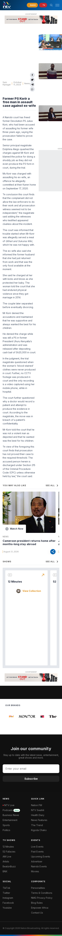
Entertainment (10, 820)
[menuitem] (45, 866)
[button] (56, 5)
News (27, 83)
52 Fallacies (9, 851)
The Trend (37, 825)
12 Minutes (15, 581)
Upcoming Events (40, 856)
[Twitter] (32, 79)
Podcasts (11, 810)
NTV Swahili (37, 810)
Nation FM (36, 805)
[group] (9, 716)
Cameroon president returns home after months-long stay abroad (29, 542)
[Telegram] (32, 84)
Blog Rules (37, 902)
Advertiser (36, 861)
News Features (39, 820)
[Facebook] (32, 75)
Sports (6, 825)
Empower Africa (39, 907)
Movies (35, 871)
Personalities (38, 887)
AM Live (7, 856)
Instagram (8, 897)
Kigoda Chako (39, 830)
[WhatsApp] (32, 89)
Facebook (8, 902)
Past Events (37, 851)
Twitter (6, 892)
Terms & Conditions (41, 892)
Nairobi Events (39, 866)
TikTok (6, 887)
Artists (6, 861)
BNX (5, 871)
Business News (11, 815)
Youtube (7, 907)
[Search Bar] (51, 5)
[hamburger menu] (57, 5)
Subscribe (31, 778)
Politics (6, 830)
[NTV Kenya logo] (7, 5)
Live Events (37, 846)
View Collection (31, 591)
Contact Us (37, 912)
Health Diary (37, 815)
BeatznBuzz (9, 866)
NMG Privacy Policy (41, 897)
